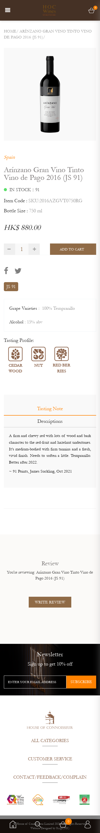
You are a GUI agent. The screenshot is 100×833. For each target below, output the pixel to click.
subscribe (81, 681)
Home (10, 31)
